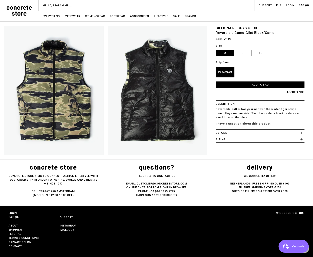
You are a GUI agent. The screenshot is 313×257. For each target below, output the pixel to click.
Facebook (67, 229)
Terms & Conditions (24, 238)
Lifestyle (161, 16)
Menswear (73, 16)
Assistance (295, 92)
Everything (51, 16)
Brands (190, 16)
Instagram (68, 225)
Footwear (118, 16)
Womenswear (95, 16)
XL (260, 53)
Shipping (15, 229)
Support (265, 5)
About (13, 225)
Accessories (140, 16)
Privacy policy (20, 242)
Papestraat (225, 72)
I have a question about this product (243, 123)
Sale (177, 16)
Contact (15, 246)
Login (290, 5)
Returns (15, 233)
